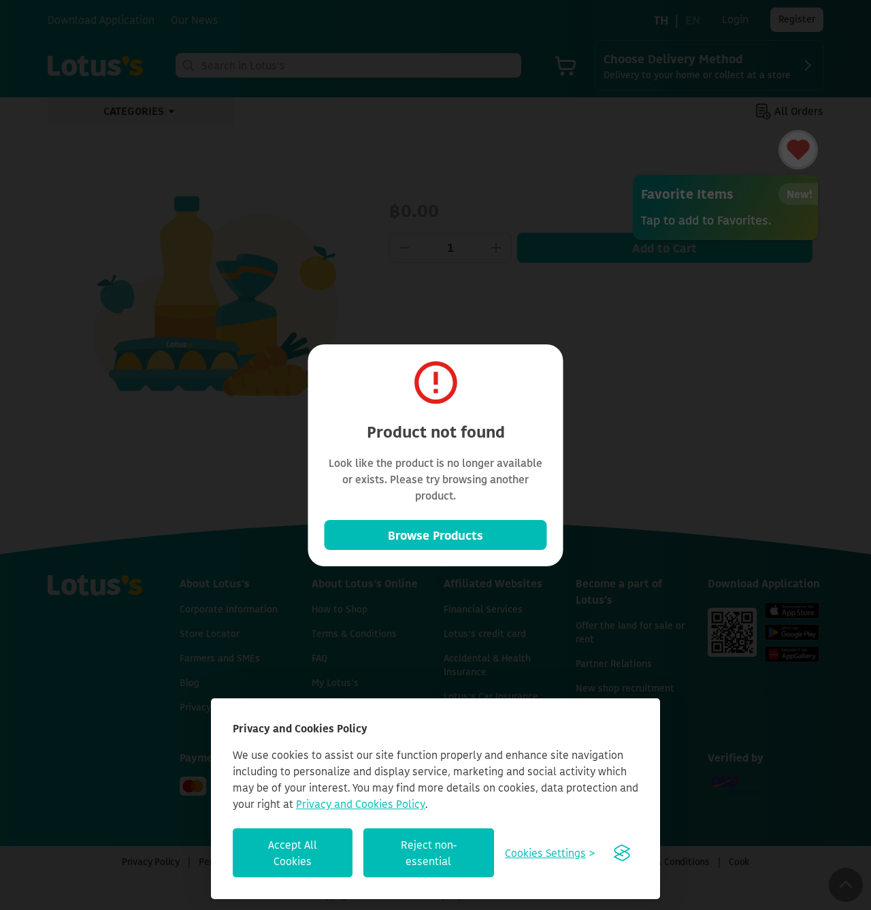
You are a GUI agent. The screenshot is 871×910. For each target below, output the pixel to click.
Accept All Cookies (292, 853)
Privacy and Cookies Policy (360, 804)
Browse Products (435, 535)
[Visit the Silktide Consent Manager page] (622, 852)
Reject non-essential (429, 853)
